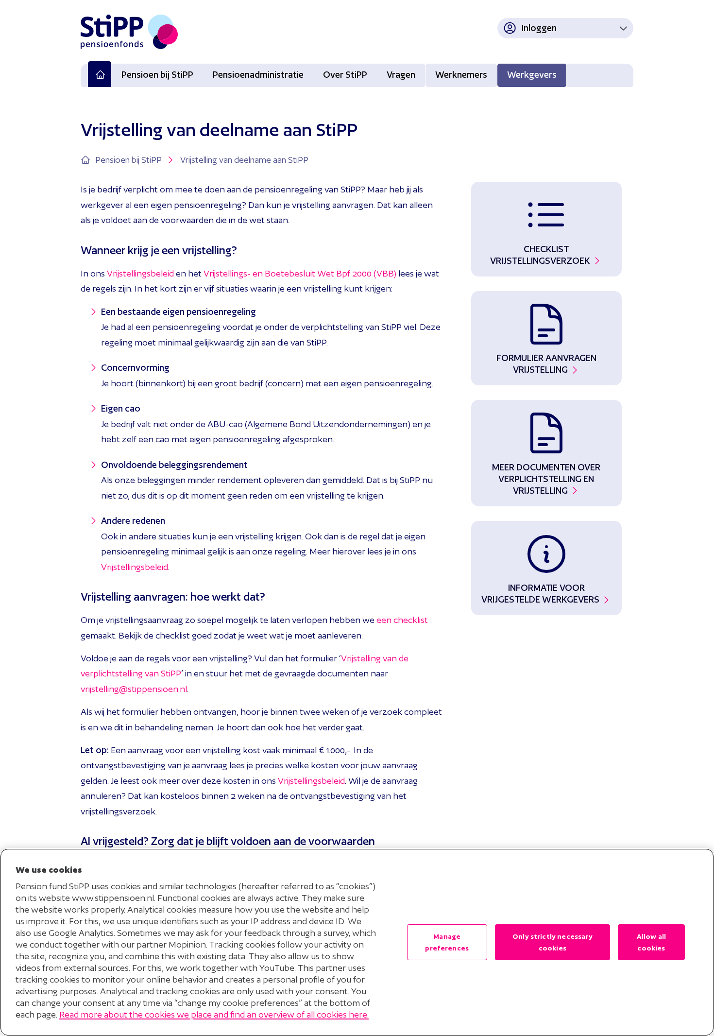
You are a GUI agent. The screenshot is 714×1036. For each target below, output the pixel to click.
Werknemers (461, 74)
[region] (357, 942)
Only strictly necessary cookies (552, 942)
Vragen (401, 74)
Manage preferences (447, 942)
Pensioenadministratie (258, 74)
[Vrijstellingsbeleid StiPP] (175, 273)
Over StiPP (345, 74)
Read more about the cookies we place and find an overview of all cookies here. (214, 1014)
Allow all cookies (651, 942)
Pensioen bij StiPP (157, 74)
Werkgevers (532, 74)
